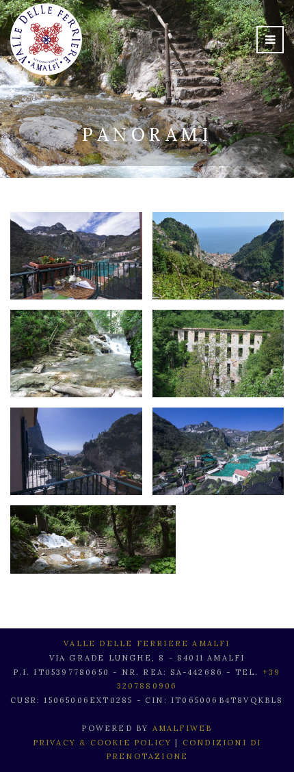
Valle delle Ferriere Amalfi (147, 643)
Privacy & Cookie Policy (102, 742)
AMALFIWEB (182, 728)
